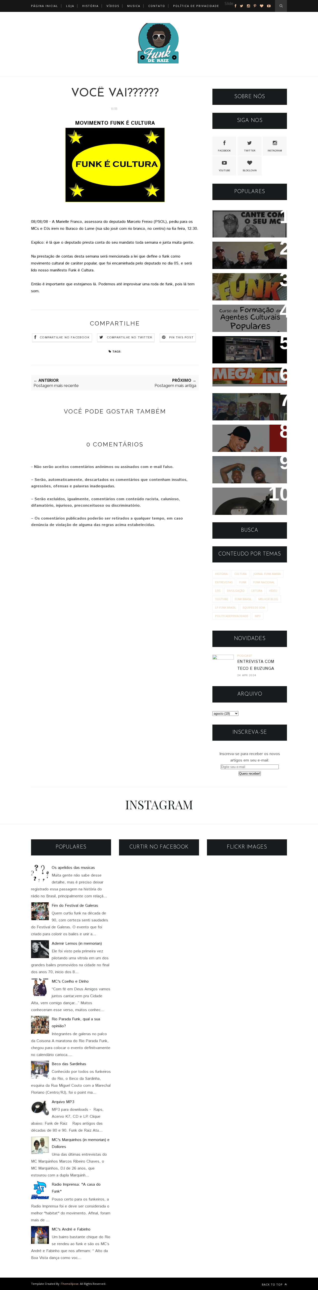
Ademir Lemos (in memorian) (77, 943)
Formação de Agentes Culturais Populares (241, 315)
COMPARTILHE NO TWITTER (129, 337)
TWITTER (249, 150)
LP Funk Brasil (225, 607)
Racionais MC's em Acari (244, 248)
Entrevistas (224, 582)
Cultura (240, 574)
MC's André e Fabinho (71, 1229)
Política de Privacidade (196, 6)
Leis (217, 590)
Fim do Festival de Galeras (75, 906)
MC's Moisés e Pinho (240, 217)
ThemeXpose (70, 1284)
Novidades (227, 431)
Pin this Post (181, 337)
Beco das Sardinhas (69, 1064)
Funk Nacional (264, 582)
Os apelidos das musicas (73, 868)
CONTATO (156, 6)
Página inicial (44, 6)
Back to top (273, 1284)
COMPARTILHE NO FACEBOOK (65, 337)
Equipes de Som (254, 607)
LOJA (70, 6)
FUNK (242, 582)
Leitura (256, 590)
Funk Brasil (243, 599)
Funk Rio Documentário (242, 280)
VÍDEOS (113, 6)
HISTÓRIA (90, 6)
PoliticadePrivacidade (231, 616)
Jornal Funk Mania (267, 574)
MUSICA (133, 6)
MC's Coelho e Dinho (70, 981)
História (221, 574)
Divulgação (236, 590)
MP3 (258, 616)
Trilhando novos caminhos (245, 400)
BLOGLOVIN (250, 170)
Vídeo (273, 590)
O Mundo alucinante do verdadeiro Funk (243, 346)
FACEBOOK (224, 150)
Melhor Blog (268, 599)
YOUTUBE (224, 170)
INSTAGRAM (275, 150)
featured (232, 10)
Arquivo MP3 (230, 494)
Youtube (221, 599)
